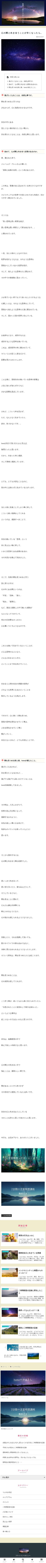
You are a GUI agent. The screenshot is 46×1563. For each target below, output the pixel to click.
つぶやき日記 (7, 1215)
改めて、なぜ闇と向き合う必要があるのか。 (24, 84)
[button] (41, 772)
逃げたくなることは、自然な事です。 (21, 81)
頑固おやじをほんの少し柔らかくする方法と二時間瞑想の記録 (24, 1442)
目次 (12, 77)
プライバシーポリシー (23, 1555)
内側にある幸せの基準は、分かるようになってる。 (20, 1457)
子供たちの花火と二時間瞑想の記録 (15, 1447)
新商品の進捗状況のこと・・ (12, 1462)
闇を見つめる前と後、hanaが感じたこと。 (23, 87)
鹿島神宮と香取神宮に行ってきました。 (16, 1452)
